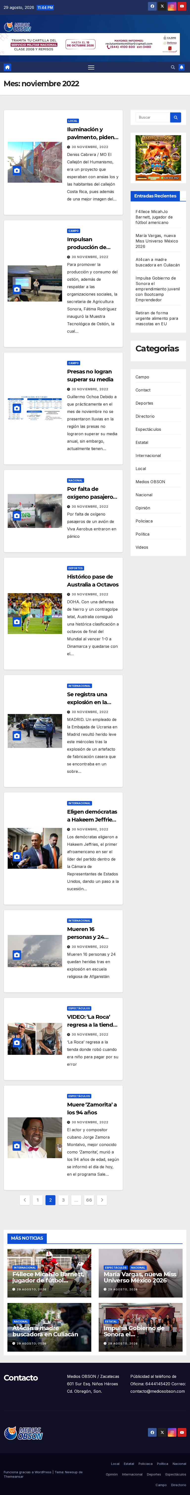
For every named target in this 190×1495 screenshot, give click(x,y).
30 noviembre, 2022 (90, 147)
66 (89, 1200)
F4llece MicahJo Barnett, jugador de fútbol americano (154, 217)
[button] (173, 67)
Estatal (142, 442)
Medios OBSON (150, 481)
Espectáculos (79, 1008)
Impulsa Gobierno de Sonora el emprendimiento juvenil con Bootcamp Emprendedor (158, 289)
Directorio (145, 416)
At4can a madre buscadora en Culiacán (45, 1331)
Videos (142, 547)
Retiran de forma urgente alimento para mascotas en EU (157, 318)
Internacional (80, 685)
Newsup (71, 1472)
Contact (143, 390)
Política (143, 534)
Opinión (143, 507)
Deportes (76, 568)
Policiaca (144, 521)
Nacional (76, 480)
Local (73, 120)
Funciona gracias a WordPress (28, 1472)
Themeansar (14, 1476)
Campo (74, 230)
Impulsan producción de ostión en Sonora (89, 247)
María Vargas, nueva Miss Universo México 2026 (157, 241)
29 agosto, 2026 (32, 1289)
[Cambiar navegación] (91, 67)
